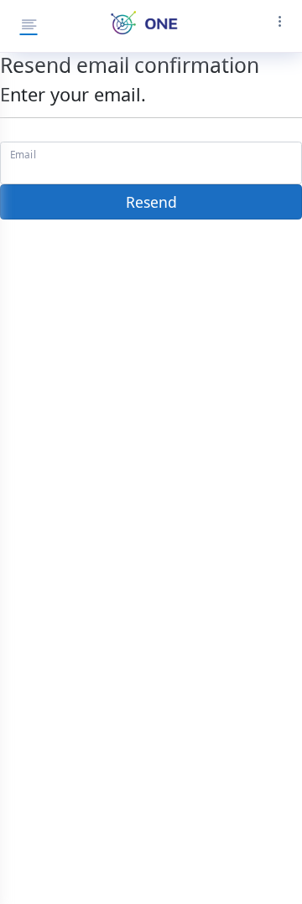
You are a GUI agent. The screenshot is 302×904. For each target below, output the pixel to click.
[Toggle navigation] (274, 25)
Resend (151, 202)
